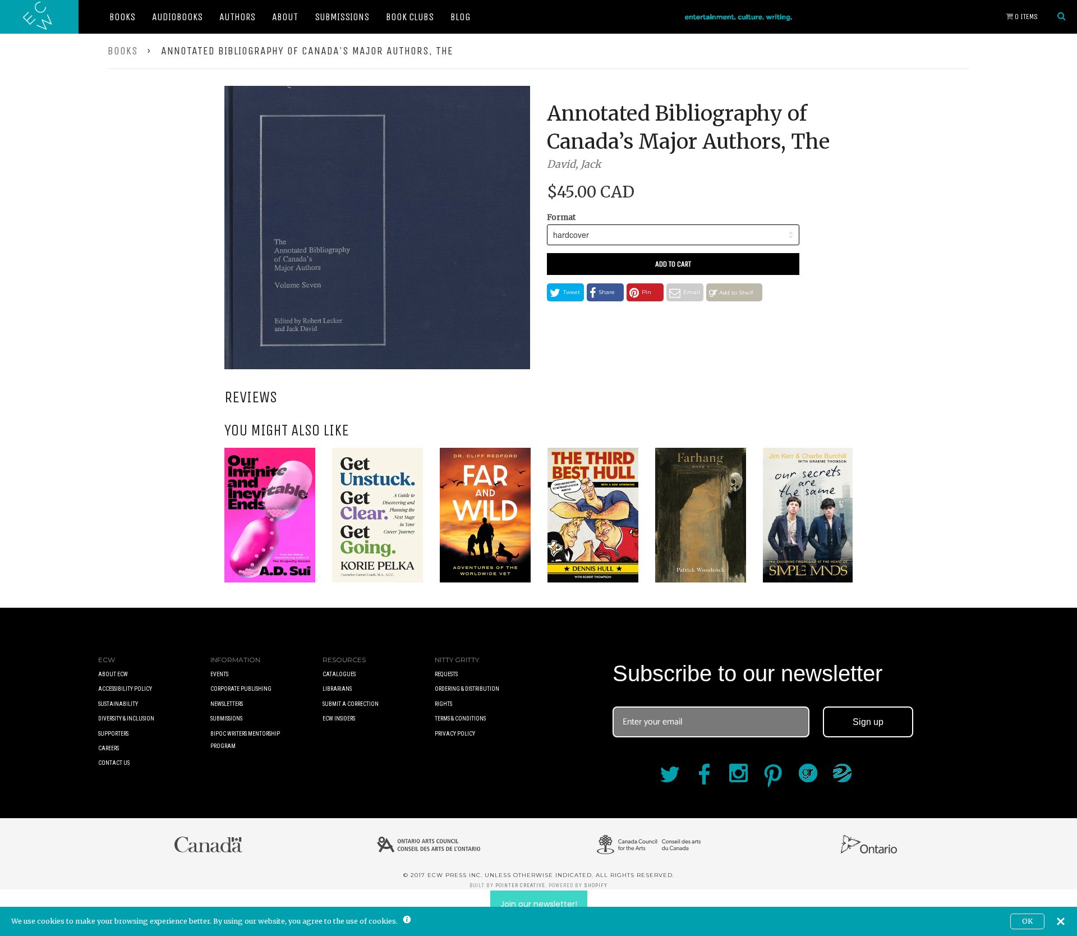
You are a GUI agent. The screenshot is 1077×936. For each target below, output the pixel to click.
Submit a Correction (351, 704)
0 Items (1025, 16)
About (285, 17)
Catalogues (339, 674)
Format (561, 217)
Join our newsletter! (538, 904)
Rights (443, 704)
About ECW (113, 674)
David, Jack (574, 164)
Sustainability (118, 704)
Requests (446, 674)
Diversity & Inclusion (126, 718)
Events (219, 674)
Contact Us (114, 763)
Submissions (342, 17)
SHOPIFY (595, 885)
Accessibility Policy (125, 689)
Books (122, 17)
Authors (237, 17)
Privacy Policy (455, 734)
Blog (460, 17)
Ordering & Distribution (467, 689)
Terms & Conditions (460, 718)
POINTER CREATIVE (520, 885)
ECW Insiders (339, 718)
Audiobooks (177, 17)
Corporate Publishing (240, 689)
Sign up (868, 722)
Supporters (113, 734)
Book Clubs (410, 17)
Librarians (337, 689)
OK (1027, 921)
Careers (108, 748)
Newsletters (226, 704)
